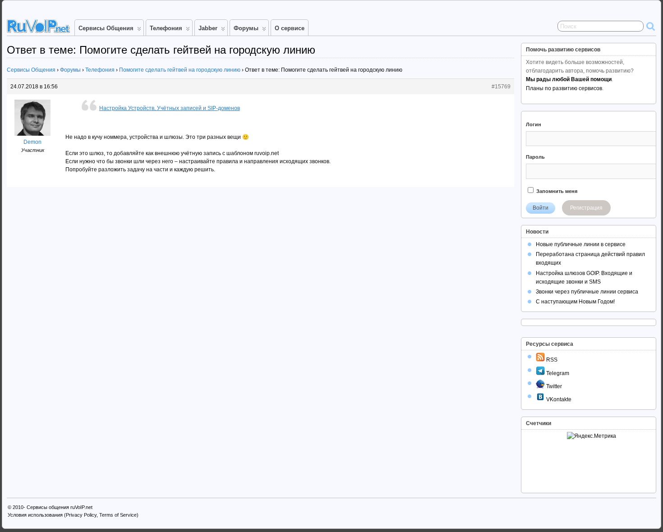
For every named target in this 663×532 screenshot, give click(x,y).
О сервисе (289, 28)
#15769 (501, 86)
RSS (551, 360)
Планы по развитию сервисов (564, 88)
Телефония (166, 28)
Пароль (535, 157)
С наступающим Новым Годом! (575, 301)
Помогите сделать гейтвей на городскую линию (179, 70)
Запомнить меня (556, 191)
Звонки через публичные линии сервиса (587, 292)
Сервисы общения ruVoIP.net (59, 507)
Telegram (557, 373)
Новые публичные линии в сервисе (581, 244)
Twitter (553, 386)
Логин (533, 124)
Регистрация (586, 208)
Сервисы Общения (106, 28)
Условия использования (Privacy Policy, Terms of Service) (73, 515)
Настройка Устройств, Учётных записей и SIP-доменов (169, 108)
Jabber (207, 28)
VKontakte (558, 399)
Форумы (246, 28)
